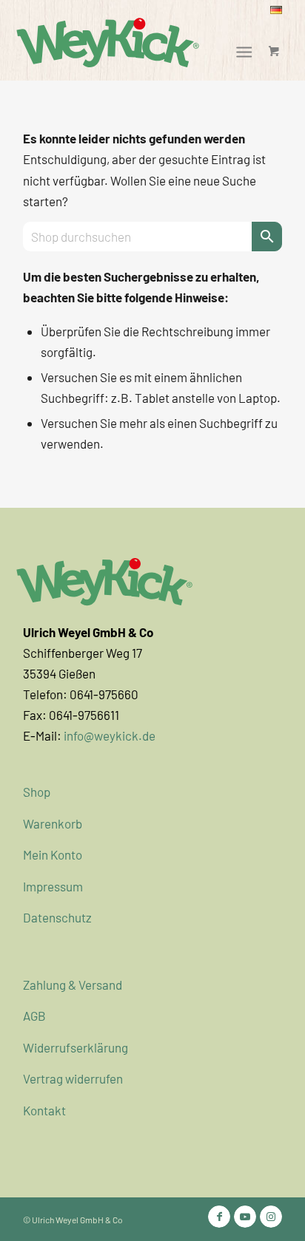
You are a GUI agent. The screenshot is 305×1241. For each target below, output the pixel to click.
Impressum (53, 886)
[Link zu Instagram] (271, 1217)
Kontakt (44, 1110)
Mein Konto (52, 854)
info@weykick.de (109, 735)
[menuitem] (276, 10)
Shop (36, 791)
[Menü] (244, 51)
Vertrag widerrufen (73, 1078)
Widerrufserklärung (75, 1047)
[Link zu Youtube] (245, 1217)
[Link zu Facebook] (219, 1217)
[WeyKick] (114, 41)
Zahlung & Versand (72, 984)
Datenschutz (57, 917)
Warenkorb (52, 823)
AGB (34, 1015)
